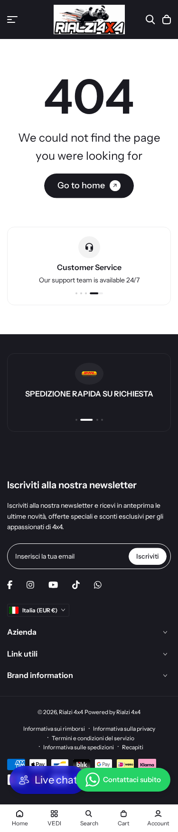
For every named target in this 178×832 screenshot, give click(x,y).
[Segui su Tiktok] (76, 584)
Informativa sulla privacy (124, 728)
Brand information (40, 675)
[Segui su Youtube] (53, 584)
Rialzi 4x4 (71, 712)
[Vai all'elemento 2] (81, 293)
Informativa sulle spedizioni (78, 747)
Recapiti (132, 747)
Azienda (22, 632)
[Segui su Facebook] (9, 584)
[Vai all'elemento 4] (96, 293)
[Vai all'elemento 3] (86, 293)
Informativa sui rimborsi (54, 728)
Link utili (22, 653)
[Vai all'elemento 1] (76, 293)
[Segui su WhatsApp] (98, 584)
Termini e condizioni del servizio (93, 738)
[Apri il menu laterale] (12, 19)
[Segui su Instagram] (30, 584)
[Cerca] (150, 19)
